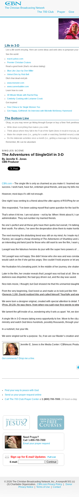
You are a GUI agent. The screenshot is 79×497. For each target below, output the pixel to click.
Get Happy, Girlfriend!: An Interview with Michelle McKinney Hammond (39, 111)
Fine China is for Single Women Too (23, 107)
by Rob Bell (18, 74)
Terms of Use (43, 487)
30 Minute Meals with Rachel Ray (22, 95)
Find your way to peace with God (22, 390)
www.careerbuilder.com (18, 86)
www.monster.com (15, 83)
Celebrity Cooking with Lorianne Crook (25, 98)
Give (71, 11)
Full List (52, 457)
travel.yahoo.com (15, 59)
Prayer (61, 11)
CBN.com (7, 183)
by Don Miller (20, 71)
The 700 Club (45, 11)
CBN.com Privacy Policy (49, 484)
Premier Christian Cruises (19, 62)
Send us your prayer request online (23, 394)
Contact (57, 487)
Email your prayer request (36, 443)
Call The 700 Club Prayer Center (22, 399)
